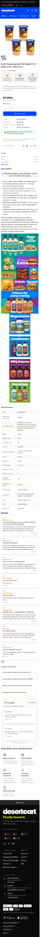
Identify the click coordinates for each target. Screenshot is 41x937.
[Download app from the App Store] (22, 917)
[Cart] (36, 10)
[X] (9, 843)
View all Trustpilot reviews (20, 742)
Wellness (4, 16)
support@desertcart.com (16, 890)
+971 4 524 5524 (12, 897)
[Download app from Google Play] (9, 917)
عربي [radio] (20, 5)
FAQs (6, 933)
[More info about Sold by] (27, 119)
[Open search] (28, 10)
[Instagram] (4, 843)
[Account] (32, 10)
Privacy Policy (9, 926)
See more (4, 165)
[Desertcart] (8, 10)
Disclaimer (7, 930)
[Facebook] (13, 843)
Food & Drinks (24, 16)
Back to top (20, 802)
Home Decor (13, 16)
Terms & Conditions (11, 923)
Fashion (33, 16)
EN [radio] (17, 5)
